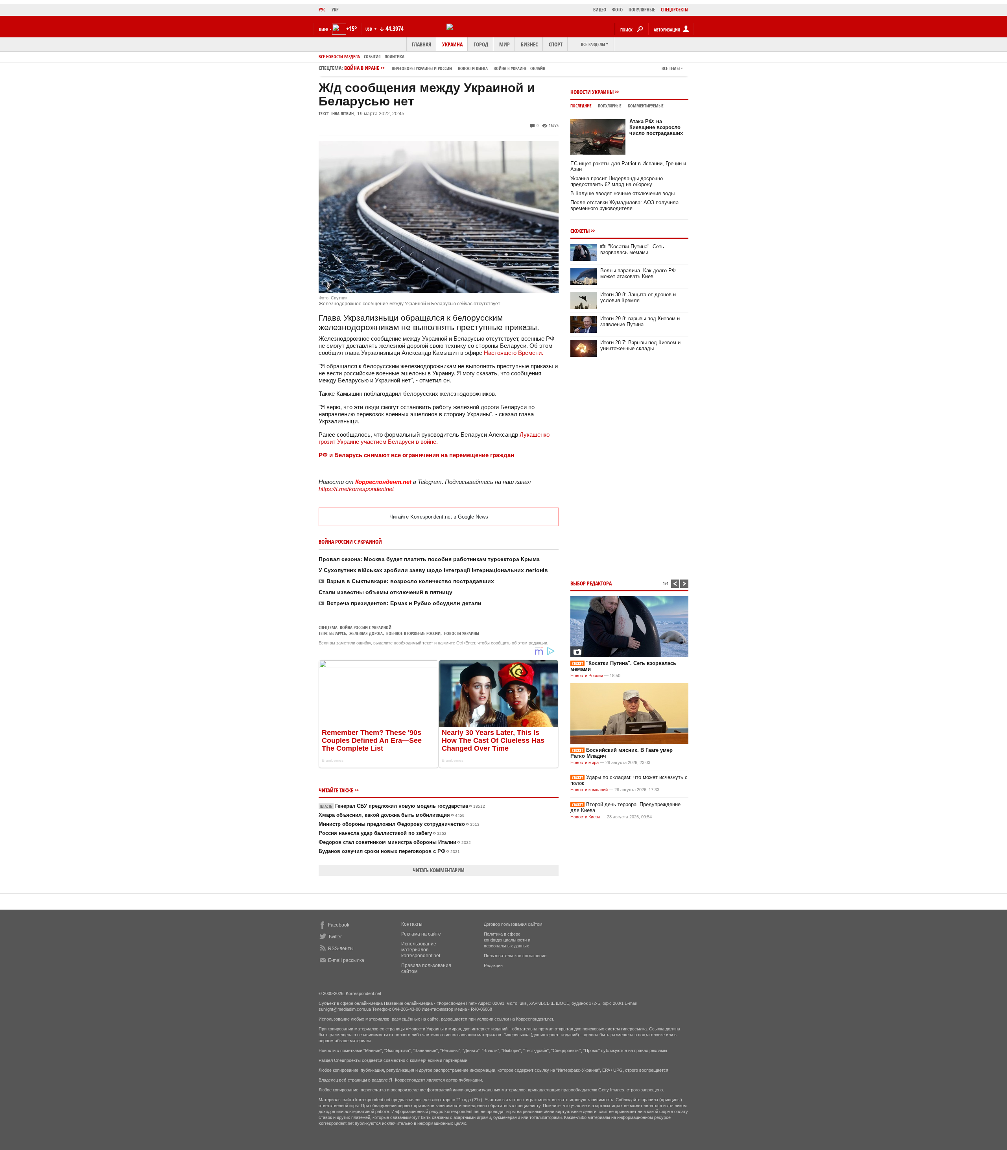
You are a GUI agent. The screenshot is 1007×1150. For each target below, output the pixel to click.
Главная (421, 44)
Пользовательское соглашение (515, 955)
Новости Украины (592, 92)
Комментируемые (646, 106)
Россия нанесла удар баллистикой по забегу (382, 833)
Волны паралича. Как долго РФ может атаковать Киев (638, 273)
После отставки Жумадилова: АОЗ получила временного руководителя (624, 205)
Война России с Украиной (365, 627)
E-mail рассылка (346, 960)
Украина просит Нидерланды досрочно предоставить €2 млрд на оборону (616, 181)
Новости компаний (589, 789)
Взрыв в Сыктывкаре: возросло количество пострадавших (410, 581)
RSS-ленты (341, 948)
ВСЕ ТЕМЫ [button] (671, 68)
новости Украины (461, 633)
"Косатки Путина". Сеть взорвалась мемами (632, 249)
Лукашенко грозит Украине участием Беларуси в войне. (434, 438)
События (372, 56)
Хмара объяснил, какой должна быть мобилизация (392, 815)
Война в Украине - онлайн (519, 68)
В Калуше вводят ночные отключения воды (622, 193)
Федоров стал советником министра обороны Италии (395, 842)
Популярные (610, 106)
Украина (452, 44)
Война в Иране (444, 68)
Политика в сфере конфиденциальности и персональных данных (507, 940)
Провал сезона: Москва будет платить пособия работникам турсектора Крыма (429, 559)
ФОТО (617, 9)
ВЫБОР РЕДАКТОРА (591, 583)
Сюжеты (580, 230)
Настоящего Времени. (513, 352)
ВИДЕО (599, 9)
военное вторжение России (413, 633)
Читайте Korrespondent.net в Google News (438, 517)
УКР (335, 9)
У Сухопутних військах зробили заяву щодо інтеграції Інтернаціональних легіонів (433, 570)
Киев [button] (323, 29)
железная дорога (366, 633)
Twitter (335, 937)
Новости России (586, 675)
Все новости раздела (339, 56)
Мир (504, 44)
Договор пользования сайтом (513, 924)
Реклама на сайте (421, 934)
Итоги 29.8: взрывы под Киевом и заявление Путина (640, 321)
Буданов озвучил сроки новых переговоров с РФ (389, 851)
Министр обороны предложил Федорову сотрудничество (399, 824)
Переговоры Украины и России (422, 68)
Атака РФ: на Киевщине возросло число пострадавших (656, 127)
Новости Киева (585, 816)
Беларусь (337, 633)
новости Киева (473, 68)
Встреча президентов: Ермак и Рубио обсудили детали (403, 603)
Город (481, 44)
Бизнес (529, 44)
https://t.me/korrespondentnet (356, 488)
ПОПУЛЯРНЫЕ (642, 9)
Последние (581, 106)
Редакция (493, 965)
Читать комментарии (439, 870)
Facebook (338, 925)
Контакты (411, 924)
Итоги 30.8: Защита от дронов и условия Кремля (638, 297)
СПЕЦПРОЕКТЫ (674, 9)
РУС (322, 9)
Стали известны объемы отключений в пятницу (385, 592)
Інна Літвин (342, 113)
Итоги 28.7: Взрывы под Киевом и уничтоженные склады (640, 345)
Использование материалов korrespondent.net (420, 949)
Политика (394, 56)
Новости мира (584, 762)
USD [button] (369, 29)
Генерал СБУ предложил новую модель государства (402, 806)
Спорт (556, 44)
